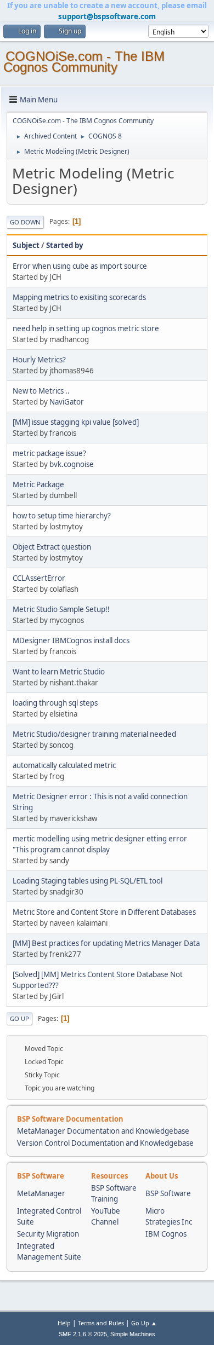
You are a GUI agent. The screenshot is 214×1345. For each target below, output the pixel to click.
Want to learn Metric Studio (59, 672)
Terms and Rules (101, 1323)
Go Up (19, 1018)
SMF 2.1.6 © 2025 (83, 1334)
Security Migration (48, 1234)
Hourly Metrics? (39, 360)
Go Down (25, 222)
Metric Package (38, 484)
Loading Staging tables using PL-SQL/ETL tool (87, 881)
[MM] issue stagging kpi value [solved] (76, 422)
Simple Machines (132, 1334)
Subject (26, 245)
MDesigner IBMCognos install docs (71, 640)
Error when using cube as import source (80, 266)
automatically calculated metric (64, 765)
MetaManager (41, 1193)
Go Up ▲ (144, 1323)
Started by (64, 245)
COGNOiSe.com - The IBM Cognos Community (84, 61)
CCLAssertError (39, 578)
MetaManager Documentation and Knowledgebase (103, 1131)
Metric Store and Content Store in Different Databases (104, 912)
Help (64, 1323)
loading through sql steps (55, 703)
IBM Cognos (166, 1234)
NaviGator (66, 402)
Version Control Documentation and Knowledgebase (105, 1143)
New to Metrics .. (41, 391)
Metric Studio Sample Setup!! (61, 609)
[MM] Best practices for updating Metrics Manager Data (106, 943)
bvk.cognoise (71, 464)
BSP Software (168, 1193)
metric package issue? (49, 453)
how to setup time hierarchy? (62, 516)
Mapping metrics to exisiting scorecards (79, 297)
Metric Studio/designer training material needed (94, 734)
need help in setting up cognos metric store (86, 328)
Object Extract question (52, 547)
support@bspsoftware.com (107, 16)
